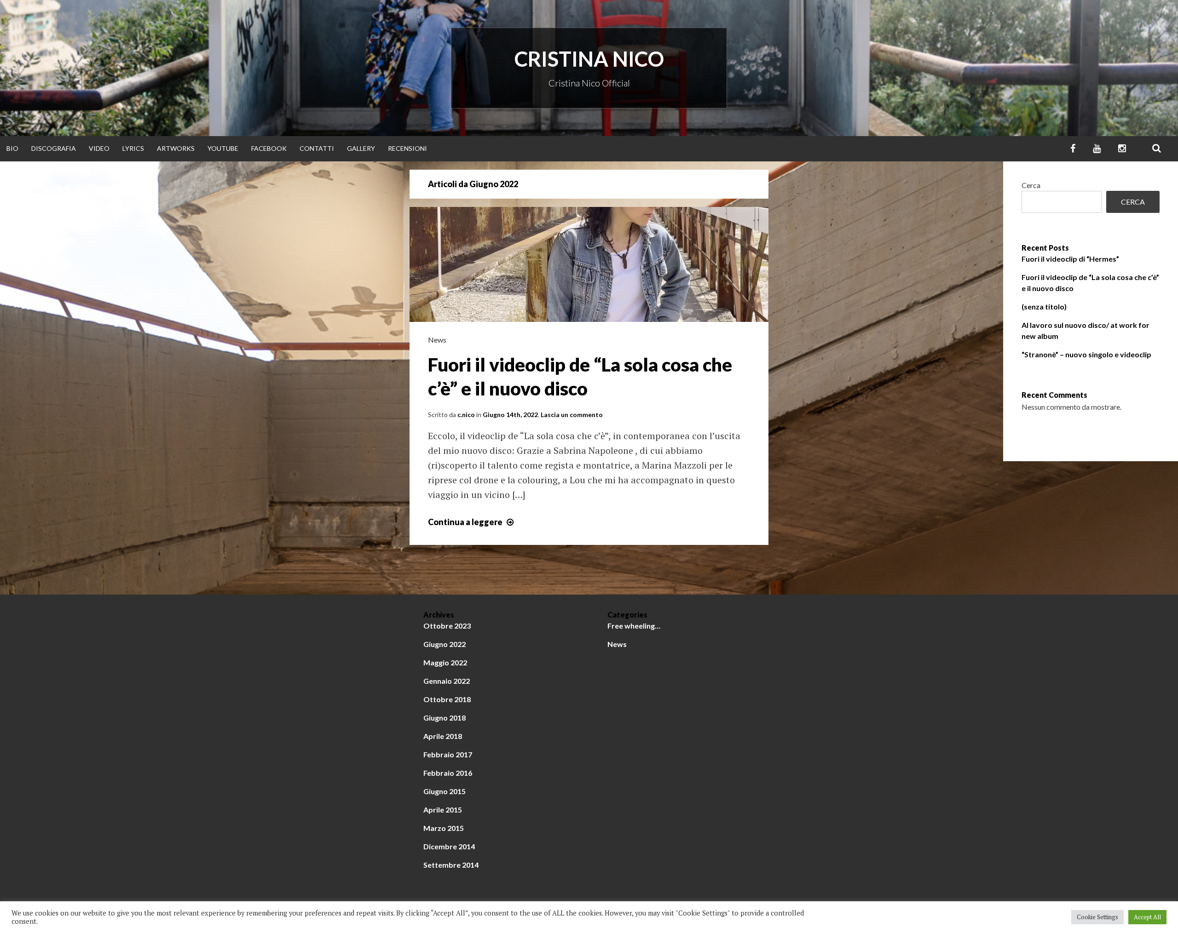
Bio (12, 148)
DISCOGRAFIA (53, 148)
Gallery (361, 148)
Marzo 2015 (443, 828)
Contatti (317, 148)
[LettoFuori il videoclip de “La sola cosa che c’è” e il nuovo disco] (589, 318)
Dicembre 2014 (449, 846)
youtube (223, 148)
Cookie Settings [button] (1097, 917)
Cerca (1031, 185)
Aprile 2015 (442, 809)
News (437, 339)
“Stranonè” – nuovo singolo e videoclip (1086, 354)
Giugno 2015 (444, 791)
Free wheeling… (633, 625)
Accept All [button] (1147, 917)
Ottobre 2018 (447, 699)
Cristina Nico (589, 58)
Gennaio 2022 (446, 680)
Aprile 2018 (442, 736)
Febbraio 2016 (447, 772)
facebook (269, 148)
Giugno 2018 (444, 717)
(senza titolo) (1044, 306)
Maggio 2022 (445, 662)
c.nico (466, 414)
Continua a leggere (472, 522)
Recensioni (407, 148)
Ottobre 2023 (447, 625)
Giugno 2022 (444, 644)
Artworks (176, 148)
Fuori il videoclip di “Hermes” (1070, 258)
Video (99, 148)
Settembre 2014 (451, 864)
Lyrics (133, 148)
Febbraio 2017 (447, 754)
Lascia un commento (572, 414)
